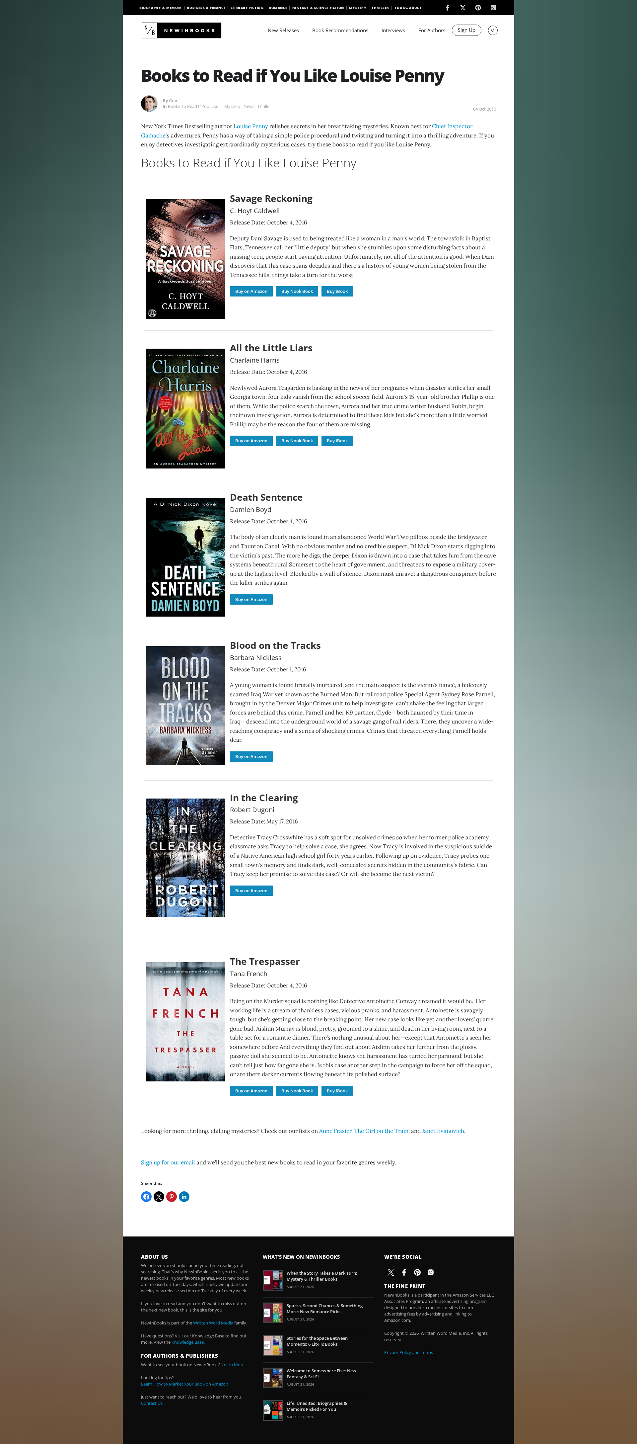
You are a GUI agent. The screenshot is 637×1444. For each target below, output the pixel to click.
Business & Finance (206, 7)
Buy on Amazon (251, 291)
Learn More (233, 1365)
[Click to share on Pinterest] (171, 1196)
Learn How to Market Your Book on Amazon (184, 1384)
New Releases (283, 30)
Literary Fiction (247, 7)
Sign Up (466, 30)
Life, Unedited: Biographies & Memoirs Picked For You (317, 1406)
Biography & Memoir (160, 7)
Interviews (393, 30)
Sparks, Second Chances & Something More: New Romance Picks (325, 1309)
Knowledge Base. (188, 1342)
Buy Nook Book (297, 291)
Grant (174, 101)
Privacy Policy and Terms (408, 1352)
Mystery (357, 7)
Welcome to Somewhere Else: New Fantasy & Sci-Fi (321, 1374)
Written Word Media (213, 1323)
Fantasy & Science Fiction (318, 7)
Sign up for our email (168, 1162)
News (249, 106)
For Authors (431, 30)
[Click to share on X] (159, 1196)
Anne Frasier (335, 1131)
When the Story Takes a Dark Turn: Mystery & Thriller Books (322, 1276)
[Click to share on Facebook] (146, 1196)
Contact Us (152, 1403)
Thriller (380, 7)
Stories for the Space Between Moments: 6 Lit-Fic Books (317, 1341)
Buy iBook (337, 291)
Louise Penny (251, 126)
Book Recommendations (340, 30)
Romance (278, 7)
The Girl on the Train (381, 1131)
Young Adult (408, 7)
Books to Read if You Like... (194, 106)
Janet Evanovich (443, 1131)
